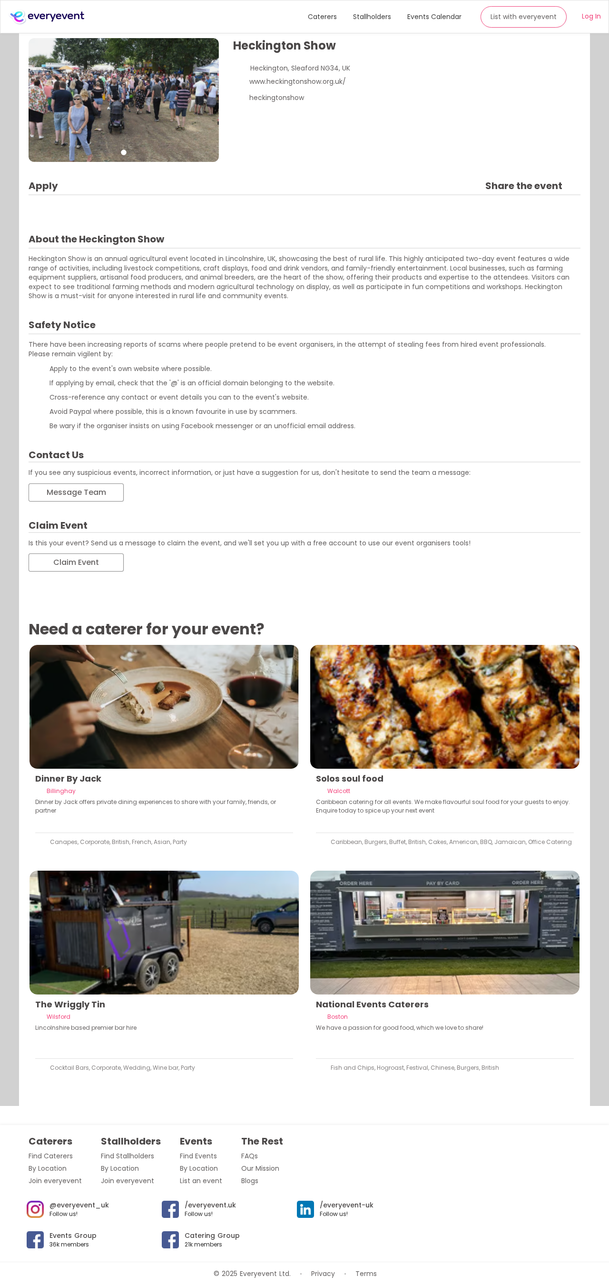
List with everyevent (524, 16)
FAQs (249, 1156)
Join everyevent (55, 1180)
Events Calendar (434, 16)
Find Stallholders (127, 1156)
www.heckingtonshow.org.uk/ (297, 81)
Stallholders (372, 16)
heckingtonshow (276, 97)
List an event (201, 1180)
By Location (48, 1168)
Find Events (198, 1156)
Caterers (322, 16)
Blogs (249, 1180)
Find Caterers (51, 1156)
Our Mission (260, 1168)
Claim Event (76, 562)
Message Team (76, 492)
